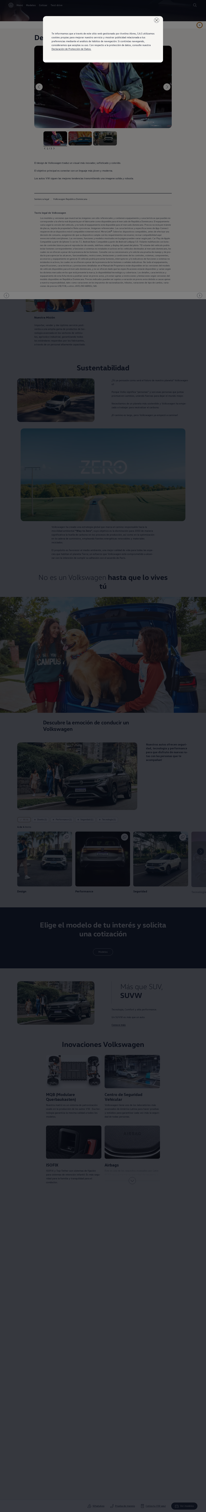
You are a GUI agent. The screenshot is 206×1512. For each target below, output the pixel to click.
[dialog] (103, 756)
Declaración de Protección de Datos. (71, 49)
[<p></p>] (156, 20)
